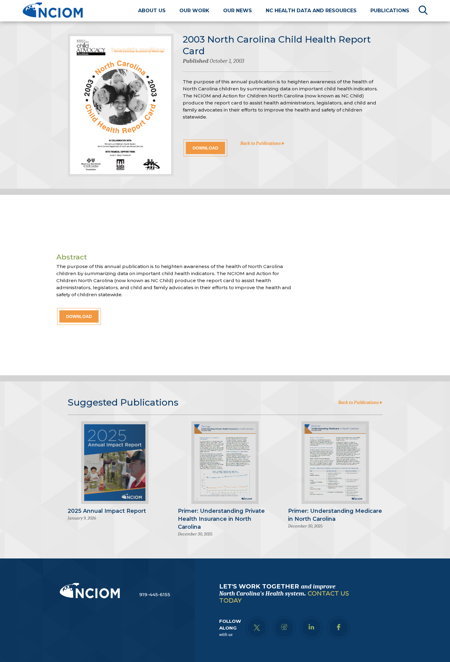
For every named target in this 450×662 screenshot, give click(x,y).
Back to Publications (261, 143)
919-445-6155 (154, 594)
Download (205, 148)
